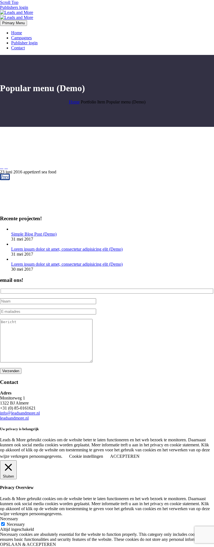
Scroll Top (9, 2)
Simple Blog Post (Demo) (34, 234)
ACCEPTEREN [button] (125, 456)
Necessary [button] (9, 518)
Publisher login (24, 42)
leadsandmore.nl (14, 418)
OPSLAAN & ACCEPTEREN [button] (28, 544)
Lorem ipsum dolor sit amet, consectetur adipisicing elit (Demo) (67, 249)
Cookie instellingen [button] (86, 456)
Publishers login (14, 7)
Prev (5, 177)
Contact (18, 47)
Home (16, 32)
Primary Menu (13, 23)
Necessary (16, 524)
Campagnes (21, 37)
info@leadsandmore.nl (20, 413)
